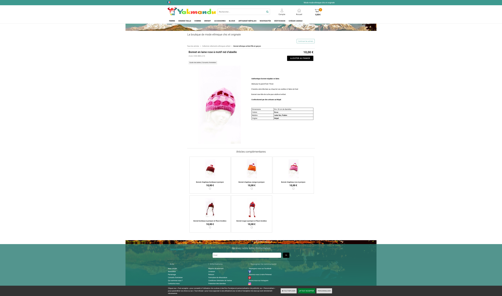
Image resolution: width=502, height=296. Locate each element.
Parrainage (172, 274)
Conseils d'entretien (175, 277)
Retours (211, 274)
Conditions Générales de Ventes (220, 280)
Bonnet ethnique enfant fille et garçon (247, 46)
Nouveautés (265, 21)
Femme (172, 21)
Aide (172, 264)
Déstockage (279, 21)
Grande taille (184, 21)
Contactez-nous (174, 283)
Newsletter (172, 271)
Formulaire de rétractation (217, 277)
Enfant (207, 21)
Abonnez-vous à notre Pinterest (260, 274)
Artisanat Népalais (247, 21)
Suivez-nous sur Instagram (258, 280)
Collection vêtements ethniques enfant (216, 46)
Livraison (211, 271)
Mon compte (172, 268)
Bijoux (232, 21)
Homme (197, 21)
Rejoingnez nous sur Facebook (260, 268)
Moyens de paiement (216, 268)
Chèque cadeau (296, 21)
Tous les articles (193, 46)
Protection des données (217, 283)
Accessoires (220, 21)
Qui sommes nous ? (175, 280)
